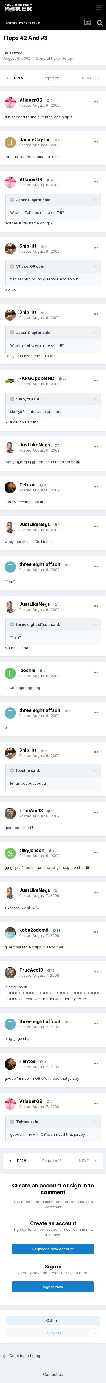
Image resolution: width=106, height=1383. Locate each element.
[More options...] (95, 102)
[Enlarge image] (78, 461)
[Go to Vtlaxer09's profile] (10, 102)
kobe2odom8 (34, 930)
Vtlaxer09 (30, 100)
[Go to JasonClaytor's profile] (10, 142)
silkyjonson (31, 850)
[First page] (7, 78)
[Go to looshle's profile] (10, 673)
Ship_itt (27, 246)
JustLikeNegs (34, 445)
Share (54, 1320)
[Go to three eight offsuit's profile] (10, 567)
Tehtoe (15, 53)
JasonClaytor (34, 139)
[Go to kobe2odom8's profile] (10, 933)
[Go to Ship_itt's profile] (10, 248)
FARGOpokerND (37, 378)
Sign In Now (53, 1287)
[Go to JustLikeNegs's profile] (10, 447)
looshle (27, 670)
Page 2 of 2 (52, 78)
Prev (18, 78)
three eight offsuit (39, 564)
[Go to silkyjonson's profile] (10, 853)
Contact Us (53, 1374)
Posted (39, 105)
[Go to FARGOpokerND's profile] (10, 381)
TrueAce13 (31, 810)
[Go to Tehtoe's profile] (10, 487)
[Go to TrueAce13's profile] (10, 813)
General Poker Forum (54, 58)
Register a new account (53, 1249)
